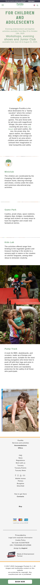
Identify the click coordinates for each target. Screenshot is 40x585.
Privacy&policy (20, 535)
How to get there (20, 494)
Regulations (20, 460)
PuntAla (20, 440)
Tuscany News (20, 470)
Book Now (20, 582)
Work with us (20, 463)
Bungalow (20, 483)
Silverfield (20, 486)
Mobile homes (20, 478)
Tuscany (20, 465)
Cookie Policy (20, 540)
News (21, 458)
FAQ (20, 455)
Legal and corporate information (21, 537)
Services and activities (20, 443)
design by (20, 548)
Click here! (31, 1)
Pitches (20, 481)
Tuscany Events (20, 468)
